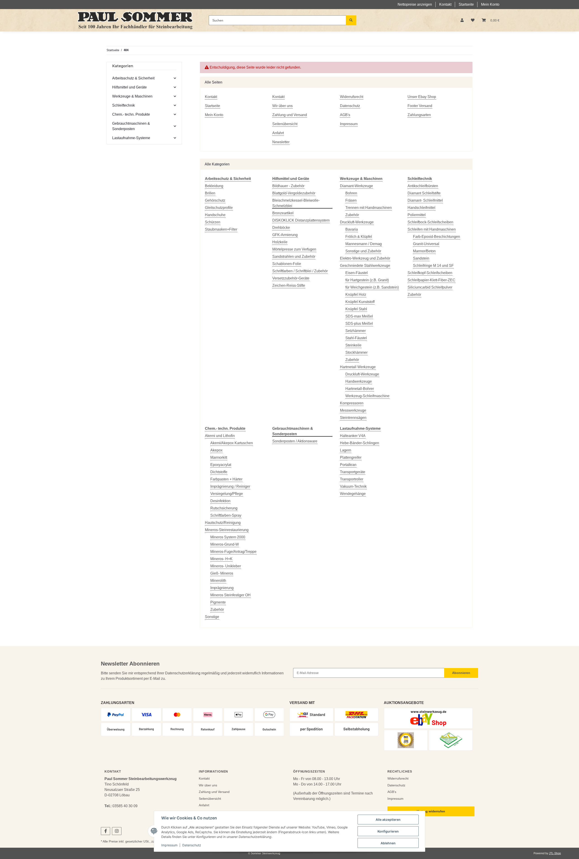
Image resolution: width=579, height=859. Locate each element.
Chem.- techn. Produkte (131, 114)
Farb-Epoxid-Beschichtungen (436, 237)
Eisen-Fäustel (356, 273)
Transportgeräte (352, 472)
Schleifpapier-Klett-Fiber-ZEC (431, 280)
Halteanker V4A (352, 436)
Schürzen (212, 222)
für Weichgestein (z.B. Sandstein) (372, 287)
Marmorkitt (218, 457)
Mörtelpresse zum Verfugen (294, 249)
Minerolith (218, 580)
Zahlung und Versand (289, 115)
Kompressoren (351, 403)
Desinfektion (220, 501)
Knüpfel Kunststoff (360, 302)
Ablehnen (388, 843)
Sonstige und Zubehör (363, 251)
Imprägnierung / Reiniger (230, 486)
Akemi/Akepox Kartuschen (231, 443)
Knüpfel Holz (355, 294)
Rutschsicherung (223, 508)
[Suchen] (351, 20)
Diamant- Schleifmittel (425, 200)
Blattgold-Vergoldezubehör (293, 193)
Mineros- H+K (221, 559)
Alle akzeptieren (388, 819)
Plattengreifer (350, 457)
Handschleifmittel (421, 208)
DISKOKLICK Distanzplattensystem (301, 220)
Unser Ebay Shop (422, 97)
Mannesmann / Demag (363, 244)
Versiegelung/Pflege (226, 494)
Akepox (216, 450)
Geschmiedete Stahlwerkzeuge (365, 265)
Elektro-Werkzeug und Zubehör (365, 258)
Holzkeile (279, 242)
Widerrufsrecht (351, 97)
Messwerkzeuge (353, 410)
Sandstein (421, 258)
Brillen (210, 193)
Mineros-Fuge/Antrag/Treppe (233, 552)
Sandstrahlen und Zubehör (293, 256)
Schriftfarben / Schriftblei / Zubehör (300, 271)
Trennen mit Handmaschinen (368, 208)
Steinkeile (353, 345)
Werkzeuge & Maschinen (132, 96)
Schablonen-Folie (286, 264)
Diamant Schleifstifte (424, 193)
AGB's (345, 115)
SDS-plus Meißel (359, 323)
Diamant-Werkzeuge (356, 186)
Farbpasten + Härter (226, 479)
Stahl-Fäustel (356, 338)
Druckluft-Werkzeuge (357, 222)
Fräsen (351, 200)
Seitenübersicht (284, 124)
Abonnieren (461, 673)
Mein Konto (490, 4)
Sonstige (212, 617)
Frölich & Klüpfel (358, 237)
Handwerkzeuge (358, 381)
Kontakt (445, 4)
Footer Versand (420, 106)
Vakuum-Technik (353, 486)
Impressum (169, 845)
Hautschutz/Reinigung (223, 523)
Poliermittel (417, 215)
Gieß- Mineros (221, 573)
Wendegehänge (353, 494)
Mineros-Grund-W (224, 544)
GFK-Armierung (285, 235)
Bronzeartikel (283, 213)
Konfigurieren (388, 831)
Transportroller (351, 479)
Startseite (466, 4)
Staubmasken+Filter (221, 229)
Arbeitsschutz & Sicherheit (133, 78)
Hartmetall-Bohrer (359, 389)
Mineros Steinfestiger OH (230, 595)
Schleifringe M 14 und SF (433, 265)
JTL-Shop (555, 853)
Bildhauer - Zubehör (288, 186)
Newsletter (281, 142)
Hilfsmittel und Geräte (129, 87)
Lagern (345, 450)
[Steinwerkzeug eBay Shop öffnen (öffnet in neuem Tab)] (428, 718)
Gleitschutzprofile (219, 208)
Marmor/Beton (424, 251)
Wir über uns (282, 106)
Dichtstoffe (218, 472)
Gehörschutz (215, 200)
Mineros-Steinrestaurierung (227, 530)
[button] (462, 20)
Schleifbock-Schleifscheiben (430, 222)
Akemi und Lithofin (220, 436)
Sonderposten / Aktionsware (294, 441)
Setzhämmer (355, 331)
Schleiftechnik (123, 105)
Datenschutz (191, 845)
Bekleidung (214, 186)
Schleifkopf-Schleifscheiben (430, 273)
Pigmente (218, 602)
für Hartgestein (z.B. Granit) (367, 280)
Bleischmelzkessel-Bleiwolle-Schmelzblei (296, 203)
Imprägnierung (222, 588)
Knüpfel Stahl (356, 309)
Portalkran (348, 465)
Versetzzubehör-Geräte (290, 278)
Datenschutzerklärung (182, 673)
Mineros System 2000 (227, 537)
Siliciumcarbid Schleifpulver (430, 287)
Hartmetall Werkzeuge (358, 367)
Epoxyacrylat (220, 465)
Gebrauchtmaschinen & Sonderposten (131, 126)
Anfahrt (278, 133)
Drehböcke (281, 227)
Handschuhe (215, 215)
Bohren (351, 193)
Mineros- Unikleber (225, 566)
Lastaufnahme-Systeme (131, 138)
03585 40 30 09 (125, 806)
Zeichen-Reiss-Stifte (288, 285)
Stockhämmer (356, 352)
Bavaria (351, 229)
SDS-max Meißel (359, 316)
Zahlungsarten (419, 115)
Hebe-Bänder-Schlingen (359, 443)
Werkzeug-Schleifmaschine (367, 396)
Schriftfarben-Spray (225, 515)
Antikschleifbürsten (423, 186)
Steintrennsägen (353, 418)
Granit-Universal (426, 244)
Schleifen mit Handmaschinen (432, 229)
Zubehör (352, 215)
